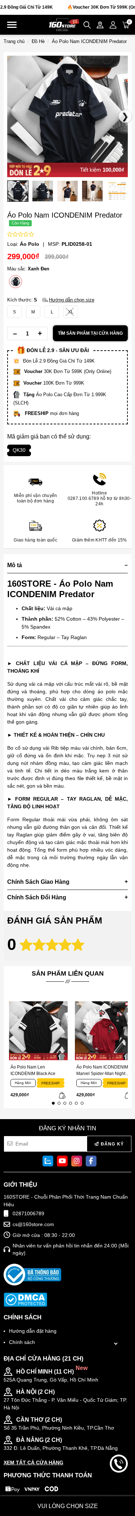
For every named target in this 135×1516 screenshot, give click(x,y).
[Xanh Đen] (15, 281)
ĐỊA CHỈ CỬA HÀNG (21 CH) (44, 1358)
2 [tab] (59, 1103)
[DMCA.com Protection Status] (25, 1300)
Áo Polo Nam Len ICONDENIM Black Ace (32, 1070)
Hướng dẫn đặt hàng (33, 1331)
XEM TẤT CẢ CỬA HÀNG (33, 1462)
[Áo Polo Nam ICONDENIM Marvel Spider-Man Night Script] (104, 1030)
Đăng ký (111, 1144)
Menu (12, 24)
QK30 (19, 450)
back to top (119, 1486)
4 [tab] (70, 1103)
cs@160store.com (33, 1224)
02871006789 (28, 1213)
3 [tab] (64, 1103)
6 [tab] (82, 1103)
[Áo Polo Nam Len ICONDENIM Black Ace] (38, 1030)
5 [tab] (76, 1103)
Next (12, 192)
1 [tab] (53, 1103)
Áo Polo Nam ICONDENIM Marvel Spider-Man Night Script (102, 1070)
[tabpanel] (36, 1050)
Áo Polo (29, 244)
